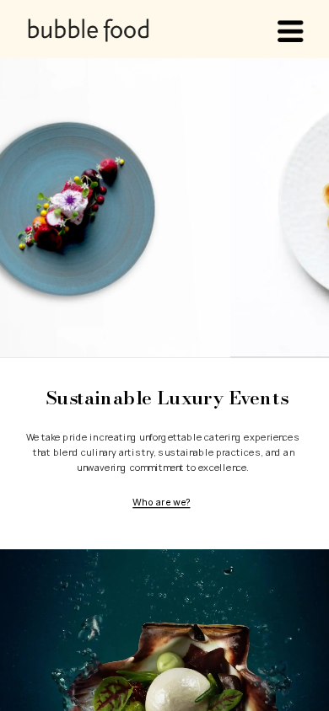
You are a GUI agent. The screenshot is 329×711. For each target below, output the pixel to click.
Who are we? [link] (161, 501)
